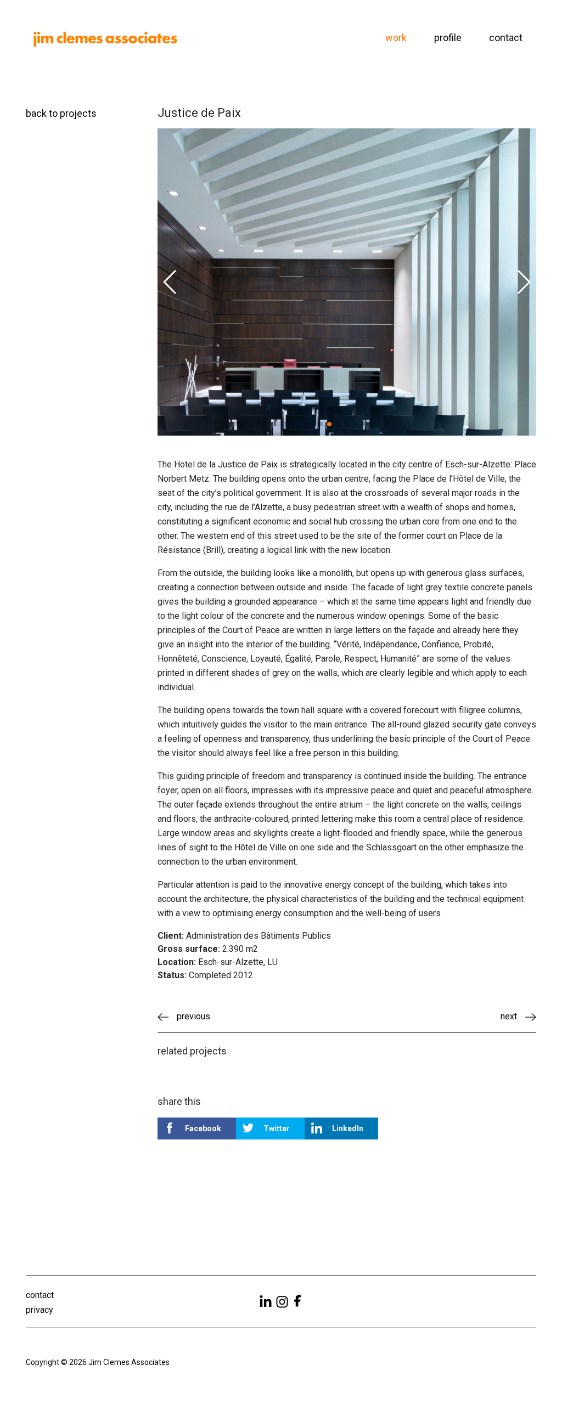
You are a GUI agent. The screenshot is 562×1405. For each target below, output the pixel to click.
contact (505, 37)
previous (193, 1016)
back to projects (61, 113)
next (509, 1016)
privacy (39, 1310)
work (396, 37)
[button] (170, 282)
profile (448, 37)
